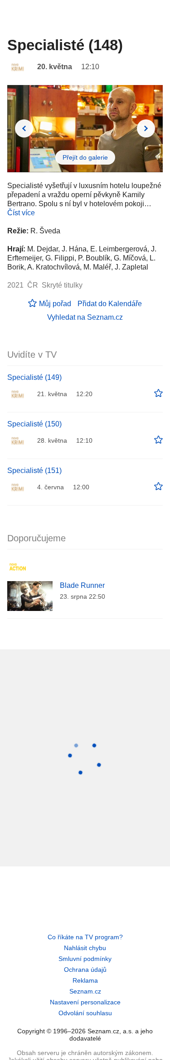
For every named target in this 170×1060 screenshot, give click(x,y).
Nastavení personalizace (85, 1002)
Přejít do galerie (85, 157)
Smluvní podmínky (85, 958)
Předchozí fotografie (24, 128)
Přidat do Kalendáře (110, 304)
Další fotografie (146, 128)
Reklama (85, 980)
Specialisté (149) (34, 377)
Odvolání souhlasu (85, 1013)
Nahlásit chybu (85, 947)
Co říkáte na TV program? (85, 937)
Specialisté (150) (34, 424)
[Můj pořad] (158, 393)
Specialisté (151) (34, 470)
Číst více (21, 213)
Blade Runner (82, 585)
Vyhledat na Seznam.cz (85, 317)
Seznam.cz (85, 991)
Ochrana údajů (85, 969)
